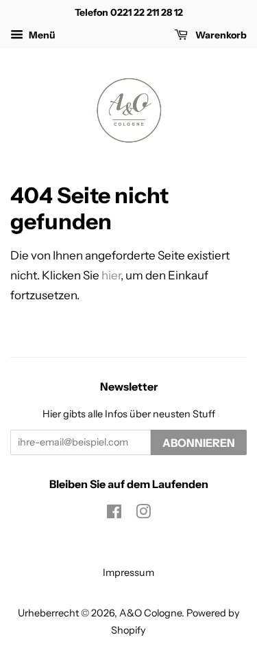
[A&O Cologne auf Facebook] (114, 514)
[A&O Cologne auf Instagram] (143, 514)
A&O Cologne (150, 613)
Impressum (128, 572)
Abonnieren (198, 443)
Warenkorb (220, 35)
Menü (41, 35)
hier (111, 275)
